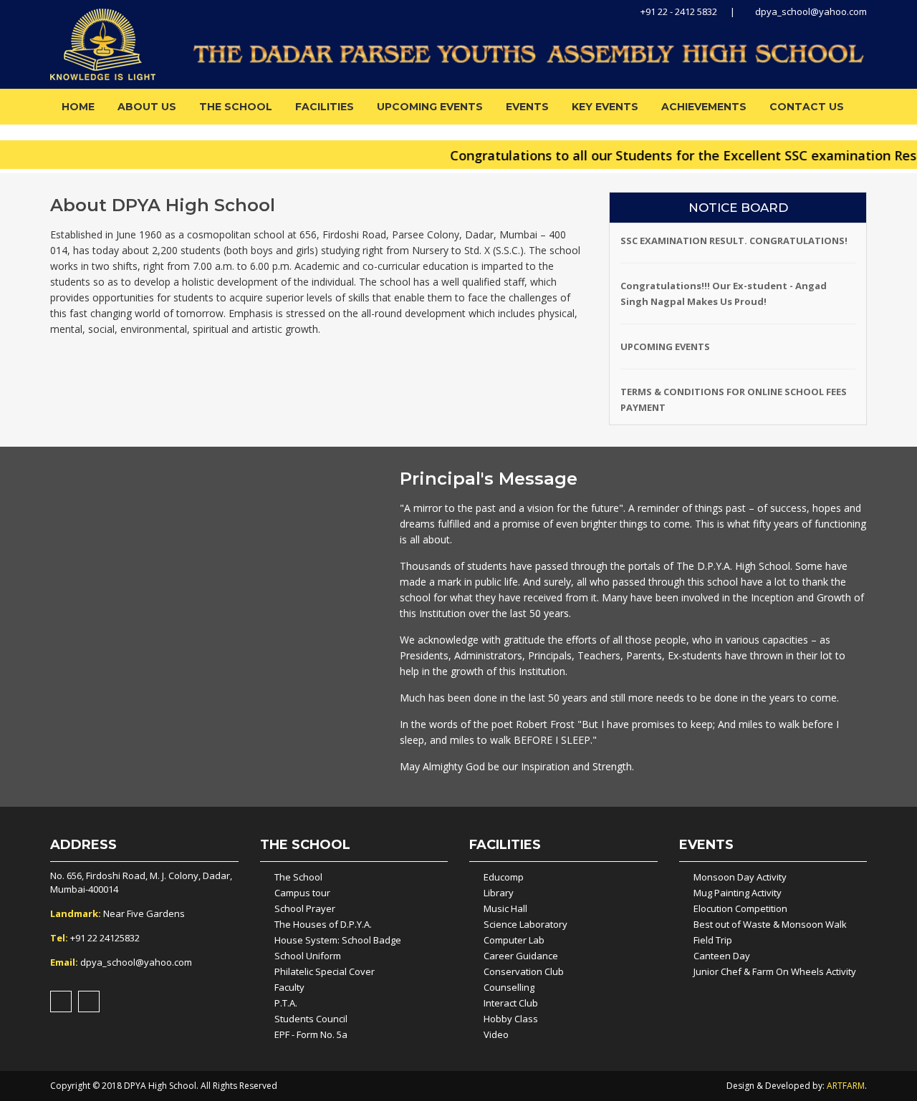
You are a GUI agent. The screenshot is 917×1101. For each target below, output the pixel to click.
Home (78, 106)
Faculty (289, 987)
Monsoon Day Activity (740, 876)
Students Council (310, 1018)
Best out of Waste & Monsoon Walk (770, 924)
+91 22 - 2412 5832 (677, 11)
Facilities (324, 106)
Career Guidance (521, 955)
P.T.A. (285, 1002)
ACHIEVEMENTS (703, 106)
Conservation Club (524, 971)
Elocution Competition (740, 908)
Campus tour (302, 892)
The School (235, 106)
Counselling (509, 987)
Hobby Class (511, 1018)
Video (496, 1034)
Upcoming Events (430, 106)
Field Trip (712, 939)
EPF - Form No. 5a (310, 1034)
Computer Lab (514, 939)
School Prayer (304, 908)
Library (499, 892)
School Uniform (307, 955)
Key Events (605, 106)
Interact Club (511, 1002)
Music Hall (505, 908)
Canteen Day (721, 955)
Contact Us (806, 106)
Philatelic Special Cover (324, 971)
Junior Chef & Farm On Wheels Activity (774, 971)
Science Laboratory (525, 924)
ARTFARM (846, 1086)
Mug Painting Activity (737, 892)
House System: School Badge (337, 939)
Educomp (504, 876)
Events (527, 106)
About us (146, 106)
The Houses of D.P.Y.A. (323, 924)
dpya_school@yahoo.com (810, 11)
